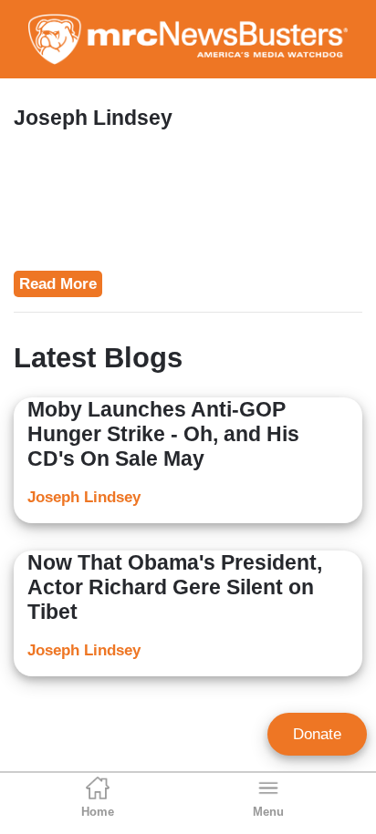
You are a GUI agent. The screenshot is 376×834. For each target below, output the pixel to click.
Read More (58, 284)
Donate (317, 734)
